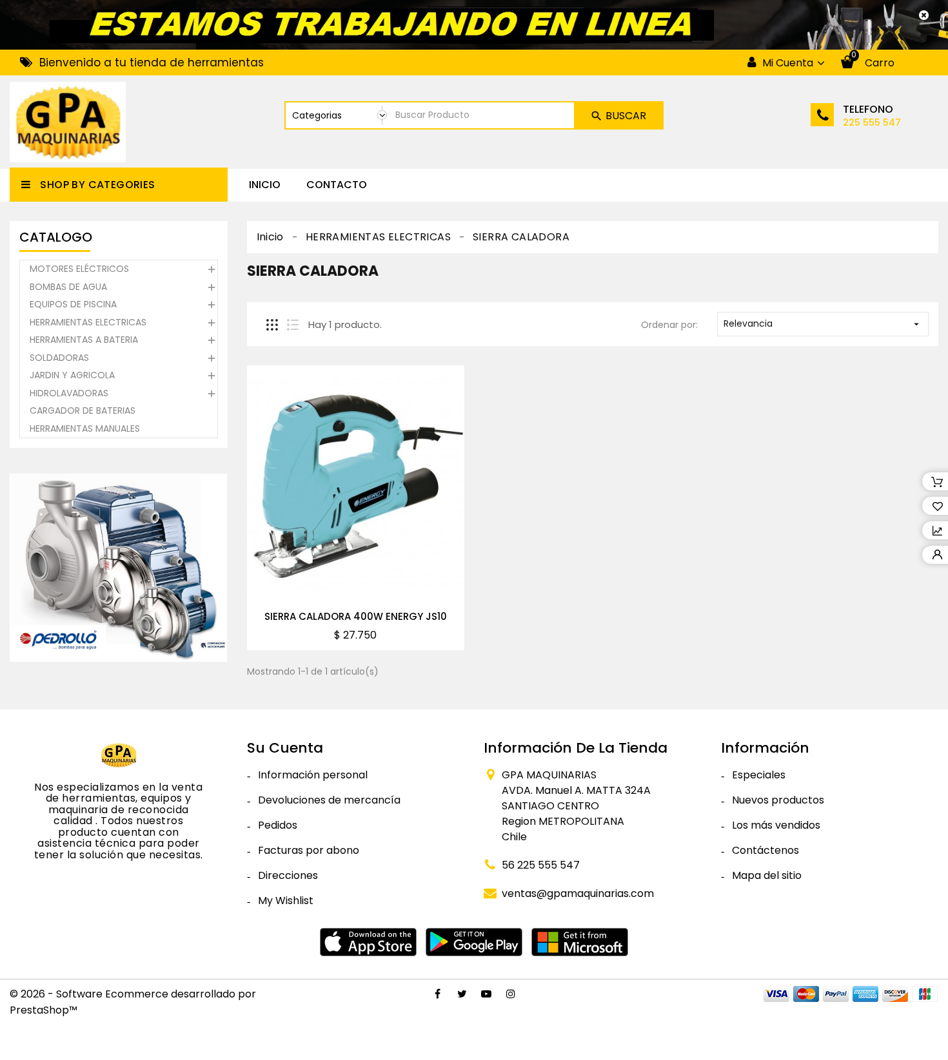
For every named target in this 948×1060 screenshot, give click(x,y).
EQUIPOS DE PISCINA (73, 304)
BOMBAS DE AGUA (68, 286)
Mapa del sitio (767, 875)
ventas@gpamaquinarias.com (578, 893)
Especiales (758, 774)
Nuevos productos (778, 800)
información (765, 748)
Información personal (313, 774)
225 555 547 (872, 122)
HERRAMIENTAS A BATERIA (84, 339)
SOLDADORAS (59, 357)
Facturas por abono (308, 850)
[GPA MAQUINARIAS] (118, 754)
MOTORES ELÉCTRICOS (79, 268)
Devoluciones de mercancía (329, 800)
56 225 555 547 (541, 865)
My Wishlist (285, 900)
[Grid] (272, 325)
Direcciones (288, 875)
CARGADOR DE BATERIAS (82, 410)
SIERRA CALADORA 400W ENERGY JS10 (355, 616)
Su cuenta (285, 748)
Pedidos (277, 825)
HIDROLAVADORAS (69, 393)
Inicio (265, 184)
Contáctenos (765, 850)
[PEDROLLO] (119, 567)
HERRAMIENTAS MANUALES (85, 428)
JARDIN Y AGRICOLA (72, 375)
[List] (293, 325)
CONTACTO (336, 184)
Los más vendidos (776, 825)
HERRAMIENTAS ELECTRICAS (88, 322)
